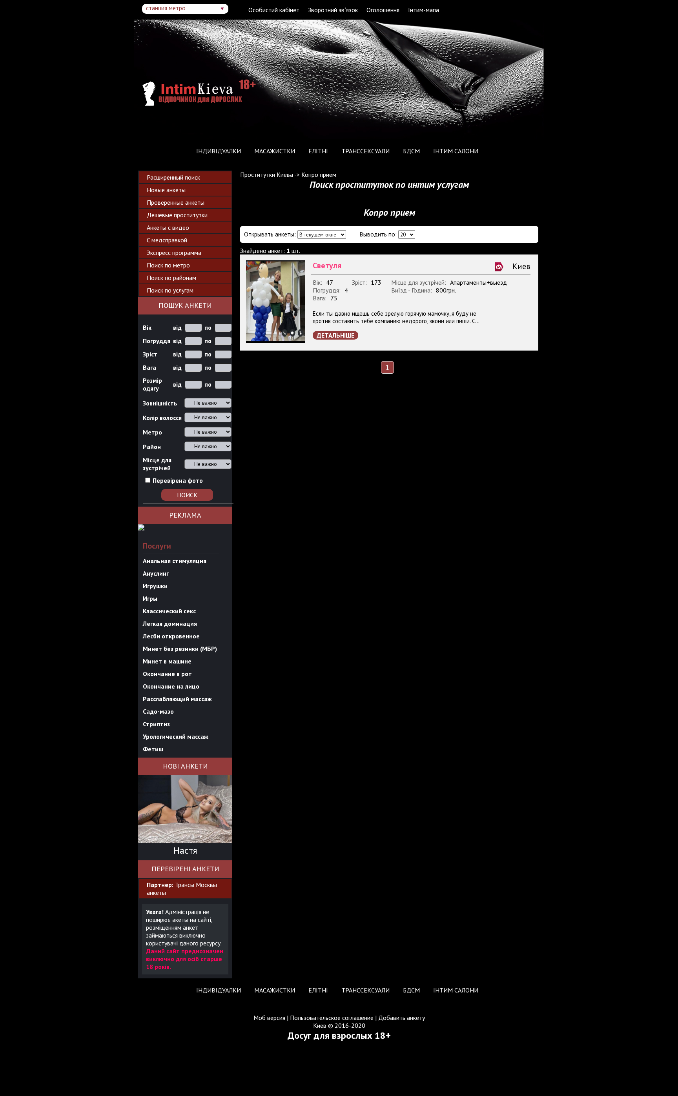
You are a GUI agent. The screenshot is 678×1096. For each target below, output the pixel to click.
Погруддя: (327, 290)
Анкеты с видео (168, 227)
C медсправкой (167, 240)
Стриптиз (156, 724)
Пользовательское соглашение (332, 1017)
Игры (150, 598)
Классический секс (169, 611)
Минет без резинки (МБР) (180, 649)
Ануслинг (156, 573)
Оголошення (382, 10)
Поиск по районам (171, 278)
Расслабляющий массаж (177, 699)
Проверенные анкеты (175, 202)
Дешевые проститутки (177, 215)
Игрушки (155, 586)
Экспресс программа (174, 252)
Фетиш (153, 749)
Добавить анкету (401, 1017)
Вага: (319, 298)
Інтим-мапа (423, 10)
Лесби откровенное (171, 636)
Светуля (327, 265)
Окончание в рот (167, 674)
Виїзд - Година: (411, 290)
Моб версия (269, 1017)
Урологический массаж (175, 736)
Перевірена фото (178, 480)
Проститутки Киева (266, 174)
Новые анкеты (166, 190)
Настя (185, 850)
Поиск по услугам (170, 290)
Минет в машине (167, 661)
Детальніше (335, 335)
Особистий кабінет (273, 10)
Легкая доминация (170, 623)
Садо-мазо (158, 711)
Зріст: (359, 282)
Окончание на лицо (171, 686)
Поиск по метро (168, 265)
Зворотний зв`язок (333, 10)
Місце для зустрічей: (418, 282)
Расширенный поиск (173, 177)
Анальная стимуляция (174, 561)
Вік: (317, 282)
